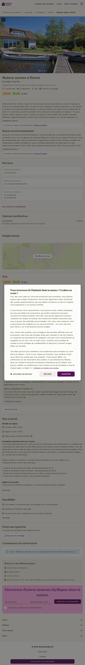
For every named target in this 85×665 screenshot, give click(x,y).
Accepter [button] (66, 374)
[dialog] (42, 332)
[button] (21, 374)
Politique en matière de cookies (46, 368)
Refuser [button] (48, 374)
